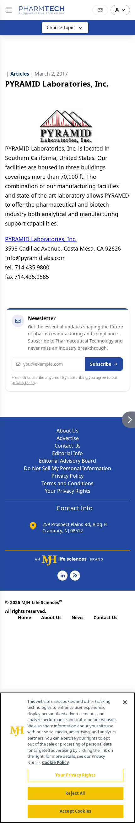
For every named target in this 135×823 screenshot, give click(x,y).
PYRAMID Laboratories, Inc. (41, 239)
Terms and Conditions (67, 483)
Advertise (68, 438)
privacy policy (23, 382)
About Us (67, 430)
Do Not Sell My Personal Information (67, 468)
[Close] (125, 702)
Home (24, 617)
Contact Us (68, 445)
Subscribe (100, 364)
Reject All (75, 793)
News (78, 617)
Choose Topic (60, 27)
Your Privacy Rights (67, 490)
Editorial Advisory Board (67, 460)
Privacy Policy (67, 475)
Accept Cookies (75, 811)
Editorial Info (67, 453)
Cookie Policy (55, 762)
